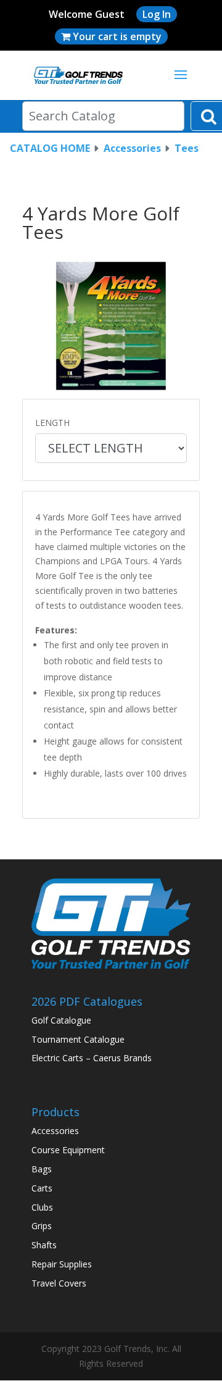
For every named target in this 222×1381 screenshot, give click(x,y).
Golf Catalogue (61, 1020)
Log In (156, 14)
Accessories (132, 148)
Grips (41, 1226)
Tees (187, 148)
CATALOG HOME (50, 148)
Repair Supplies (61, 1264)
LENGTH (52, 422)
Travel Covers (58, 1283)
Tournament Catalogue (78, 1039)
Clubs (42, 1207)
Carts (41, 1188)
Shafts (44, 1245)
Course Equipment (68, 1150)
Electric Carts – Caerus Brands (91, 1058)
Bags (41, 1169)
